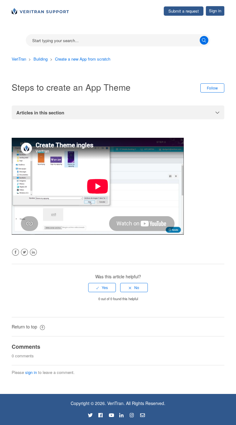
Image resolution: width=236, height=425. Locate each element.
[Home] (40, 10)
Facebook (15, 252)
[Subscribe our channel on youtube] (113, 414)
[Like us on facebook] (103, 414)
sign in (31, 372)
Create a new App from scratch (82, 59)
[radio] (102, 287)
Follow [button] (212, 87)
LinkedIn (33, 252)
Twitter (24, 252)
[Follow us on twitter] (92, 414)
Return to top (25, 327)
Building (40, 59)
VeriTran (19, 59)
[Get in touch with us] (144, 414)
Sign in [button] (215, 11)
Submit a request (183, 11)
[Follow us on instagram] (134, 414)
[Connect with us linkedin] (123, 414)
